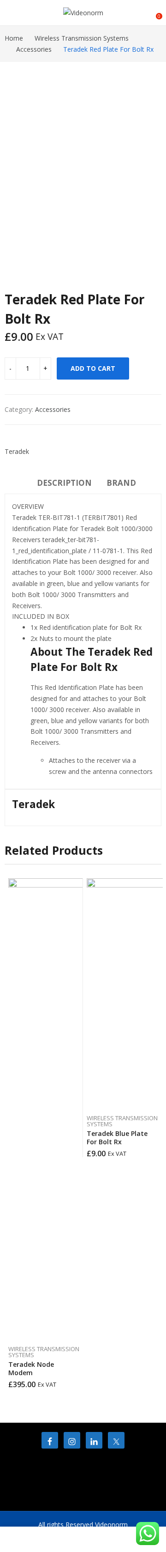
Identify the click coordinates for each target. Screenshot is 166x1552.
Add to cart (93, 368)
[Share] (115, 10)
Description (64, 482)
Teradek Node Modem (31, 1368)
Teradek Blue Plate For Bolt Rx (117, 1137)
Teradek (17, 451)
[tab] (64, 484)
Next (154, 1133)
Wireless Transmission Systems (43, 1352)
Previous (11, 1133)
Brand (121, 482)
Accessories (53, 409)
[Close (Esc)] (135, 10)
